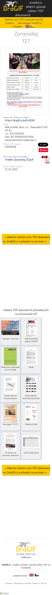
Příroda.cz (9, 583)
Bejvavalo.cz (19, 583)
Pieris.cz (44, 583)
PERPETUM (30, 554)
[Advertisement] (26, 201)
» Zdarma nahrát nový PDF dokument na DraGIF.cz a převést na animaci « (26, 239)
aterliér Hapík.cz (32, 583)
